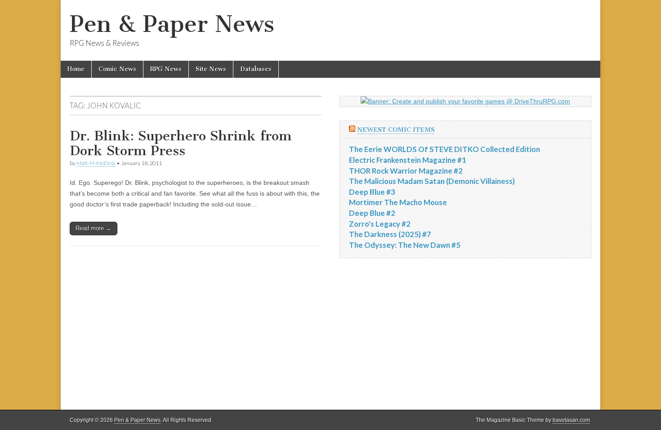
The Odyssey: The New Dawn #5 (404, 245)
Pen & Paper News (172, 24)
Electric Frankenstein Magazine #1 (407, 160)
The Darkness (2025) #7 (390, 234)
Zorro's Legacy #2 (380, 223)
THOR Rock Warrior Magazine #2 (406, 170)
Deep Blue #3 (372, 192)
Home (76, 69)
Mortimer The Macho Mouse (398, 202)
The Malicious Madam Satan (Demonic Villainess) (432, 181)
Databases (256, 69)
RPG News (166, 69)
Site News (211, 69)
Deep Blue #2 (372, 213)
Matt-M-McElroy (96, 163)
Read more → (94, 228)
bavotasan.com (571, 420)
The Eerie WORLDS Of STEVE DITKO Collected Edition (444, 149)
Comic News (117, 69)
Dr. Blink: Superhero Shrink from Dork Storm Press (181, 143)
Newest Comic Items (396, 130)
